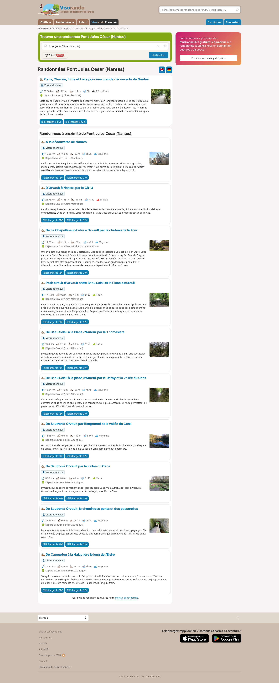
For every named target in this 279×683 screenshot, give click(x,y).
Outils (44, 22)
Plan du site (45, 637)
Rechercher (158, 55)
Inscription (215, 22)
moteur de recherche (126, 597)
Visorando (43, 28)
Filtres (56, 55)
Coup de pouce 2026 (50, 655)
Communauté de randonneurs (55, 666)
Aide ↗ (83, 22)
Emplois (43, 643)
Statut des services (129, 676)
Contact (43, 660)
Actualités (44, 649)
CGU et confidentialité (50, 631)
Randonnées (64, 22)
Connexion (232, 22)
